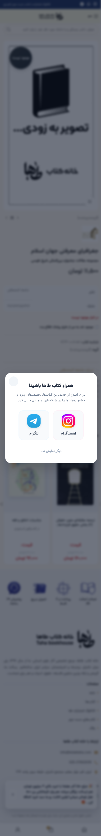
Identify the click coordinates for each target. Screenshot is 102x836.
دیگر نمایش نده (51, 451)
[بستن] (13, 381)
